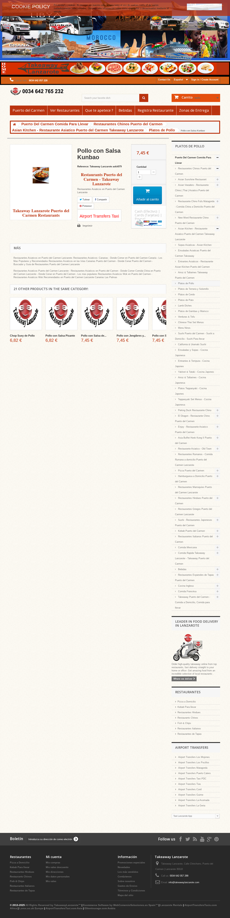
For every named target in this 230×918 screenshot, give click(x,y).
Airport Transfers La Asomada (193, 800)
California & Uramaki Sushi (191, 344)
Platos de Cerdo (186, 294)
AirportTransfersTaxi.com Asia (64, 908)
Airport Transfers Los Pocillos (193, 762)
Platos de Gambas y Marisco (192, 311)
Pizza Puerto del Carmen (190, 470)
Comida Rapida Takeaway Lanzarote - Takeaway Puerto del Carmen (192, 558)
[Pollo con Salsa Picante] (61, 313)
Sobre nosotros (126, 881)
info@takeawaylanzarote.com (184, 882)
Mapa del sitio (125, 895)
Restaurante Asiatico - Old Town (194, 448)
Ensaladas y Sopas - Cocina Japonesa (191, 353)
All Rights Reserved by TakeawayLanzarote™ (53, 905)
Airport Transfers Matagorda (192, 767)
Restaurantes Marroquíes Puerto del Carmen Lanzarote (193, 490)
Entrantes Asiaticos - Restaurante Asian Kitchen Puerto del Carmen (194, 264)
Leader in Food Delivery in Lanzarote (196, 623)
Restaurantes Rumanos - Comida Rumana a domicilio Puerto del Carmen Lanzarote (194, 459)
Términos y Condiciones (131, 890)
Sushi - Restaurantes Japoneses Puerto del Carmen (193, 523)
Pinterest (87, 206)
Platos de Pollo (185, 283)
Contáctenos (125, 876)
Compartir (101, 199)
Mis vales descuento (57, 867)
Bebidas (125, 110)
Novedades (124, 867)
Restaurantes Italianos (189, 728)
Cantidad (141, 167)
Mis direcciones (54, 872)
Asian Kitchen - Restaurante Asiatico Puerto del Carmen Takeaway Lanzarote (195, 234)
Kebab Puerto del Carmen (191, 531)
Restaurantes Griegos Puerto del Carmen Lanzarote (193, 512)
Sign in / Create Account (204, 79)
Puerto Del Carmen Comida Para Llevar (193, 160)
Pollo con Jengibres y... (131, 335)
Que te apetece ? (99, 110)
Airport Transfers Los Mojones (194, 757)
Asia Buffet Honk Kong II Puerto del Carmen (193, 440)
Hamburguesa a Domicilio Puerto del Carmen (193, 479)
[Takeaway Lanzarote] (43, 92)
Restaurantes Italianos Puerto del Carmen (194, 539)
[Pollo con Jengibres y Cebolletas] (133, 313)
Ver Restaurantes (65, 110)
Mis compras (53, 862)
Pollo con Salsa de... (93, 335)
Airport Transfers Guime (190, 794)
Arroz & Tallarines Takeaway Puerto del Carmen (191, 275)
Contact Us (164, 79)
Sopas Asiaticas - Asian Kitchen (194, 245)
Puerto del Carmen (29, 110)
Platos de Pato (185, 300)
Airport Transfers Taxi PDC (192, 778)
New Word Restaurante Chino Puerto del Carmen (192, 220)
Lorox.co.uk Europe (31, 908)
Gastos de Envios (127, 886)
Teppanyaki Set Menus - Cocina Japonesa (193, 402)
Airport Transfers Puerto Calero (194, 773)
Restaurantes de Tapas (190, 734)
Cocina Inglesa (185, 585)
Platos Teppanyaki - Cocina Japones (191, 391)
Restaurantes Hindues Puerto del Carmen (193, 501)
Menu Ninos (183, 328)
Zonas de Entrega (194, 110)
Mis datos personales (58, 876)
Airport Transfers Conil (190, 789)
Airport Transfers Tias (189, 784)
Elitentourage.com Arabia (99, 908)
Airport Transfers (191, 747)
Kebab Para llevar (187, 707)
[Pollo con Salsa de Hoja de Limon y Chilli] (97, 313)
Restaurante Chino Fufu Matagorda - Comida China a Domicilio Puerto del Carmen (195, 206)
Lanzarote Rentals (171, 905)
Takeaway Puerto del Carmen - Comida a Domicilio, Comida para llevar (192, 602)
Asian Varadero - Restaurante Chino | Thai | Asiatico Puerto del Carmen (192, 190)
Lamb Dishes (184, 305)
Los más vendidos (128, 872)
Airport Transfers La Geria (191, 805)
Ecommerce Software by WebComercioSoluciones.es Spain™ (120, 905)
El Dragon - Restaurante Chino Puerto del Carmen (192, 418)
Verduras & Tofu (186, 316)
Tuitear (86, 199)
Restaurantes (188, 692)
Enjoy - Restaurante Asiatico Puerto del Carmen (191, 429)
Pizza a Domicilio (187, 701)
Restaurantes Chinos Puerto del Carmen (193, 171)
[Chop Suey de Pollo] (26, 313)
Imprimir (87, 225)
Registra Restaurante (156, 110)
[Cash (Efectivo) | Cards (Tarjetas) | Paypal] (149, 223)
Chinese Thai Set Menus (190, 322)
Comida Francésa (186, 591)
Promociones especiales (131, 862)
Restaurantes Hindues (189, 712)
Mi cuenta (54, 857)
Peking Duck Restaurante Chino (194, 410)
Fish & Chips (184, 723)
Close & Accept (204, 6)
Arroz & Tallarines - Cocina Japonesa (190, 380)
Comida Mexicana (187, 547)
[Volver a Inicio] (14, 125)
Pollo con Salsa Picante (60, 335)
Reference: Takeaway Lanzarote (94, 166)
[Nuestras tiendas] (196, 648)
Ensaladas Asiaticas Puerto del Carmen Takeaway (193, 253)
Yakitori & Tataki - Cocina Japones (195, 372)
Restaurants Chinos (188, 717)
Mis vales (51, 881)
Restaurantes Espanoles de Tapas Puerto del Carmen (194, 578)
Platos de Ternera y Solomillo (193, 289)
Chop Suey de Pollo (22, 335)
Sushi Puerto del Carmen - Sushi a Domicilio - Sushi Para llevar (194, 336)
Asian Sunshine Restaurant (191, 179)
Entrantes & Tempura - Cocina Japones (192, 364)
